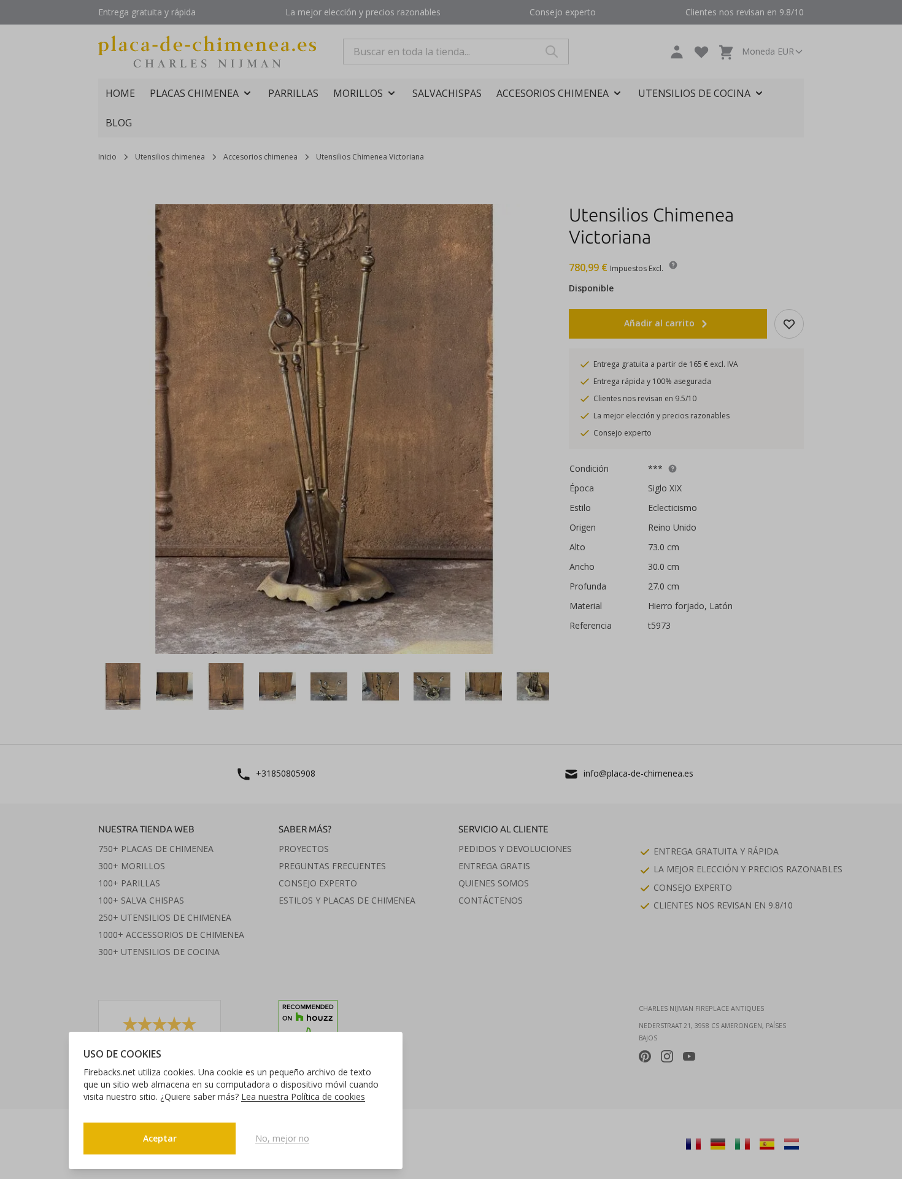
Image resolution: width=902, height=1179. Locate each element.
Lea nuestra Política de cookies (303, 1096)
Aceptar (160, 1138)
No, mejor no (282, 1138)
